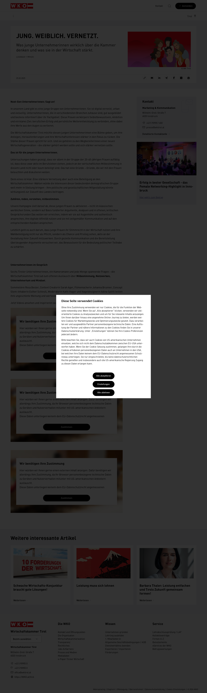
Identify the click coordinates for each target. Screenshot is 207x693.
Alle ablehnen (103, 393)
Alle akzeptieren (103, 376)
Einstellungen (103, 384)
